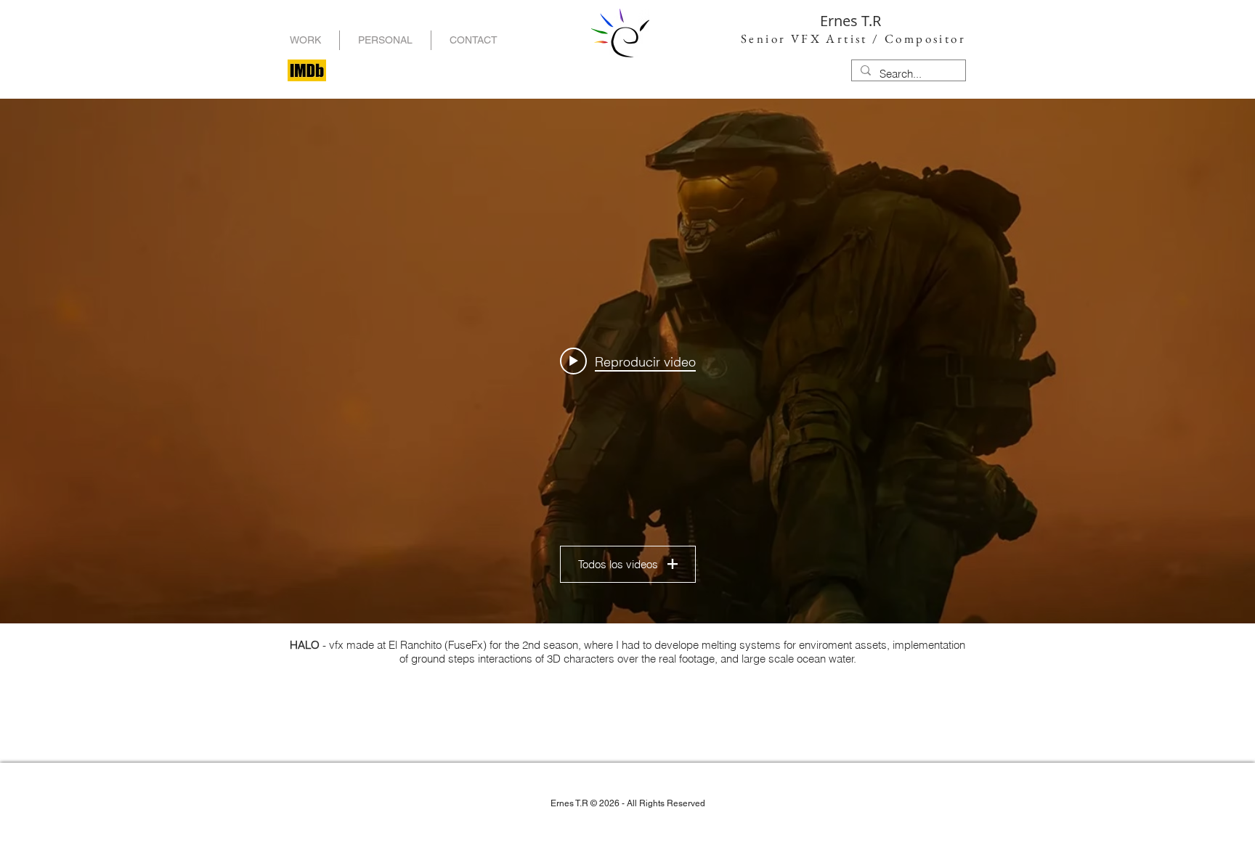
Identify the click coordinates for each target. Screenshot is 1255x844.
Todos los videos (618, 564)
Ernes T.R (850, 20)
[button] (385, 40)
